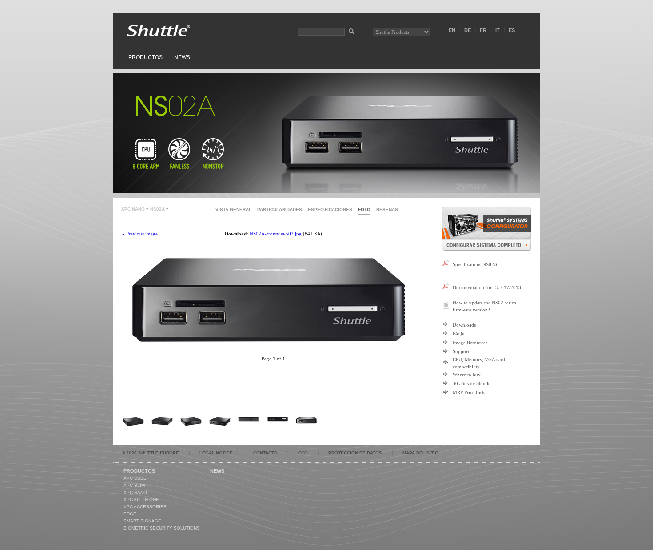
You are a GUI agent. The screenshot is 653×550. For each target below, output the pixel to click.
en (452, 30)
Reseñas (387, 209)
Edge (129, 513)
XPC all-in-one (141, 499)
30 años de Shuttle (471, 383)
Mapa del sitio (420, 452)
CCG (303, 452)
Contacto (265, 452)
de (467, 30)
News (182, 57)
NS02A (157, 209)
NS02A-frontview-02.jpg (276, 233)
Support (461, 351)
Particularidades (279, 209)
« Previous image (140, 233)
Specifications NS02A (475, 264)
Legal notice (216, 452)
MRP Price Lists (469, 392)
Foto (364, 209)
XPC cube (135, 478)
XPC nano (133, 209)
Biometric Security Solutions (161, 528)
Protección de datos (355, 452)
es (512, 30)
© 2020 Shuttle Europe (150, 452)
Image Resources (470, 342)
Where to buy (467, 374)
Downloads (464, 324)
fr (483, 30)
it (497, 30)
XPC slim (134, 485)
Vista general (233, 209)
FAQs (458, 333)
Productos (145, 57)
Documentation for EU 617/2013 (487, 287)
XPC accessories (145, 506)
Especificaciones (330, 209)
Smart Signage (142, 520)
